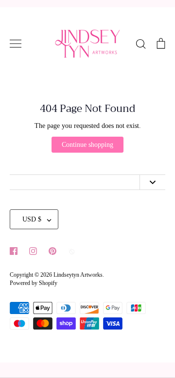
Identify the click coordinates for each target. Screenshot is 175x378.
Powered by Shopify (33, 283)
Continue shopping (87, 144)
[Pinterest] (52, 251)
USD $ (31, 219)
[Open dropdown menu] (152, 182)
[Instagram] (33, 251)
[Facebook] (13, 251)
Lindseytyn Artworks (78, 274)
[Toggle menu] (15, 43)
